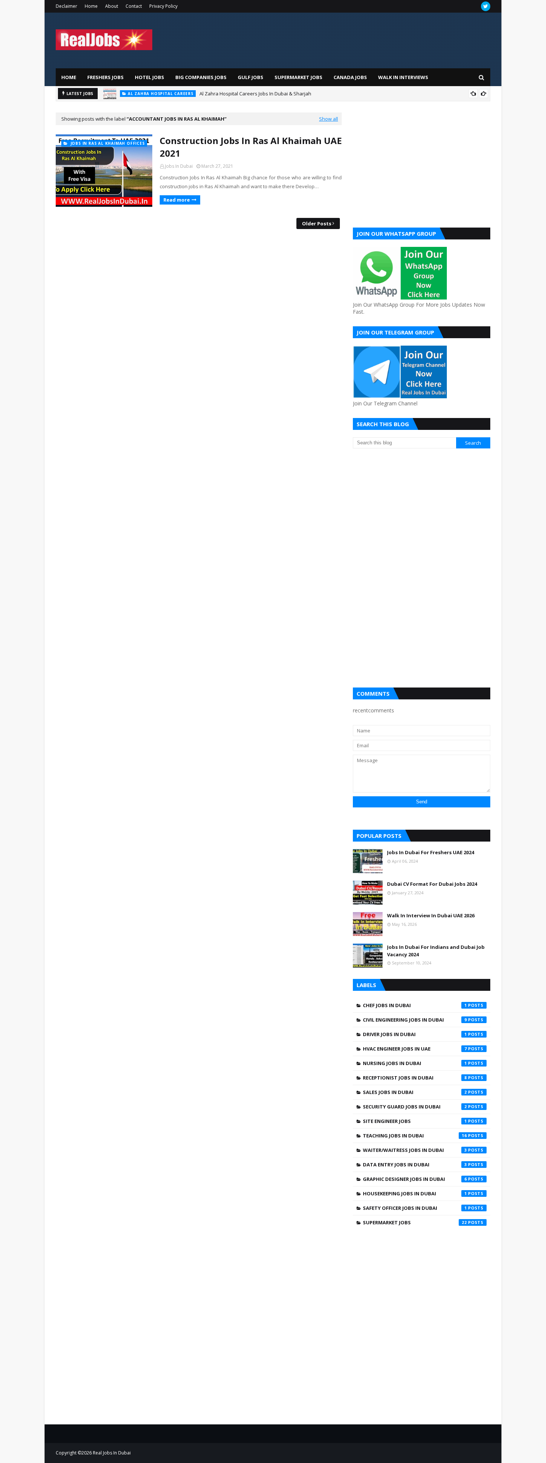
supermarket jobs (415, 1222)
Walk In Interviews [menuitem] (403, 77)
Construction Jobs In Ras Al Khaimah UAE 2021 (251, 146)
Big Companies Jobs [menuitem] (201, 77)
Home (91, 6)
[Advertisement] (421, 164)
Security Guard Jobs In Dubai (415, 1106)
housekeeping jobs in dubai (415, 1193)
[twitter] (485, 6)
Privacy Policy (163, 6)
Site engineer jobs (415, 1121)
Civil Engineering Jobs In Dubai (415, 1019)
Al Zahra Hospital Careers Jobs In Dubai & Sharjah (255, 93)
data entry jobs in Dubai (415, 1164)
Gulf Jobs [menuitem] (250, 77)
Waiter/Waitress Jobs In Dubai (415, 1150)
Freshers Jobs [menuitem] (105, 77)
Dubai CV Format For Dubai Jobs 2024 (432, 884)
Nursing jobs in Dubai (415, 1063)
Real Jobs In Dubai (112, 1453)
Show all (328, 118)
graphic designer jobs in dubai (415, 1179)
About (111, 6)
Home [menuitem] (68, 77)
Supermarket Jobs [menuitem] (298, 77)
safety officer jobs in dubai (415, 1208)
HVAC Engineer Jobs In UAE (415, 1048)
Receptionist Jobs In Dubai (415, 1077)
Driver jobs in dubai (415, 1034)
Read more (176, 199)
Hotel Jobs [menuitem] (149, 77)
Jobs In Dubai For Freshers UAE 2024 (430, 852)
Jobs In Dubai (179, 166)
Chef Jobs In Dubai (415, 1005)
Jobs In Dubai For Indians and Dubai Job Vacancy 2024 (436, 951)
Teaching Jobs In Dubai (415, 1135)
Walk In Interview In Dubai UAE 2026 (430, 915)
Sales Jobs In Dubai (415, 1092)
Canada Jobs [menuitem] (350, 77)
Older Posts (316, 223)
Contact (134, 6)
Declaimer (66, 6)
